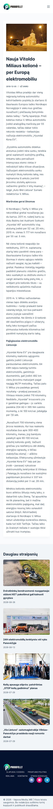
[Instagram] (39, 780)
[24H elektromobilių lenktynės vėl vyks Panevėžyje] (26, 621)
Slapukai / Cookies (15, 772)
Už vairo (24, 86)
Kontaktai (23, 776)
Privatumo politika (37, 772)
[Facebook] (31, 780)
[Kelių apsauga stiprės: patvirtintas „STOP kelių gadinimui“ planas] (26, 666)
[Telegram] (47, 780)
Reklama (10, 776)
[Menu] (48, 6)
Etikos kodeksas (39, 776)
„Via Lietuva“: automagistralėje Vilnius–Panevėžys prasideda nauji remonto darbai (25, 733)
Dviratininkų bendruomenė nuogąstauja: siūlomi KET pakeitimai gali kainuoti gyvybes (26, 594)
